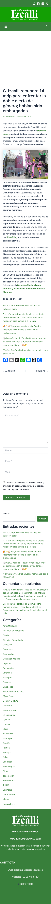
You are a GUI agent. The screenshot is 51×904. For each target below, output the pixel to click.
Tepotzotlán (8, 776)
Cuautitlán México (11, 658)
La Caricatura (9, 715)
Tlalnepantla (8, 780)
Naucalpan (8, 738)
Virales (6, 799)
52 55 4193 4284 (31, 877)
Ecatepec (7, 677)
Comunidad (8, 654)
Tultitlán (6, 785)
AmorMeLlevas (10, 626)
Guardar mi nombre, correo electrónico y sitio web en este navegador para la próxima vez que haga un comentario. (23, 485)
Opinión (6, 743)
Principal (7, 752)
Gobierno (7, 705)
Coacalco (7, 644)
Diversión (7, 672)
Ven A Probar (9, 794)
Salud (5, 757)
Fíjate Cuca (8, 696)
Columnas (8, 649)
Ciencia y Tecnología (13, 640)
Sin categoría (9, 766)
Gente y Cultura (10, 701)
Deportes (7, 663)
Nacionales (8, 733)
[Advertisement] (25, 58)
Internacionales (10, 710)
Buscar (6, 513)
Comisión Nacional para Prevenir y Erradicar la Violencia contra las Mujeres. (24, 288)
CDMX (6, 635)
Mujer (5, 729)
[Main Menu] (6, 27)
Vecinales (7, 790)
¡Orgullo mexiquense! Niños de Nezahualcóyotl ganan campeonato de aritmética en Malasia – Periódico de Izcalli (25, 592)
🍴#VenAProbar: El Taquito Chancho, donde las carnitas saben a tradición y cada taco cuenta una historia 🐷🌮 (24, 341)
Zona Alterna (9, 804)
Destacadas (8, 668)
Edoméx (7, 682)
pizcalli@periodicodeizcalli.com (28, 870)
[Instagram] (42, 3)
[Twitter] (47, 3)
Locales (6, 724)
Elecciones (8, 687)
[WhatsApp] (34, 3)
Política (6, 748)
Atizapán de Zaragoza (13, 630)
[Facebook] (38, 3)
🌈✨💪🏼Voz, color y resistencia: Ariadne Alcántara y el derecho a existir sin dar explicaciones (22, 329)
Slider (5, 771)
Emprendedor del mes (13, 691)
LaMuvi (6, 719)
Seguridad (7, 761)
